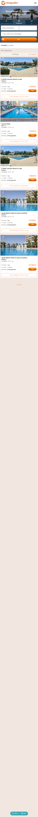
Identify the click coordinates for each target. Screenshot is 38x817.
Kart (24, 813)
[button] (10, 27)
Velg (32, 90)
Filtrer (16, 813)
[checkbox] (2, 59)
